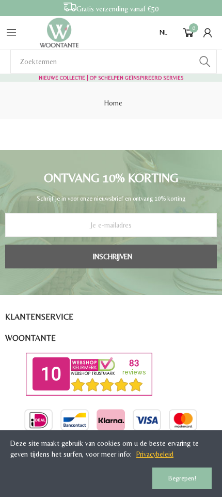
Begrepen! (182, 478)
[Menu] (11, 33)
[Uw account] (207, 33)
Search (205, 61)
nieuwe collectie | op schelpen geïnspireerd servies (111, 78)
